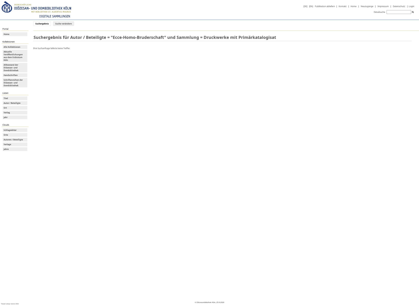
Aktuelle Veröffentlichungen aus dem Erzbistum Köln (13, 55)
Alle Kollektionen (12, 47)
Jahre (6, 149)
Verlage (7, 144)
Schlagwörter (10, 130)
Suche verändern (63, 23)
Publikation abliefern (325, 6)
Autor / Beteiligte (12, 103)
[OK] (413, 12)
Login (411, 6)
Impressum (383, 6)
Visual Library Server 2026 (10, 304)
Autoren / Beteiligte (13, 139)
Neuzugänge (367, 6)
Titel (6, 98)
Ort (5, 107)
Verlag (7, 112)
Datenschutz (399, 6)
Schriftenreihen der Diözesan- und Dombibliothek (13, 83)
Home (353, 6)
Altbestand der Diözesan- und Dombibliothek (11, 67)
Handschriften (11, 75)
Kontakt (342, 6)
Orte (6, 134)
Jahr (6, 117)
